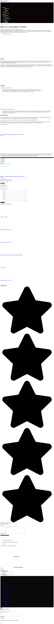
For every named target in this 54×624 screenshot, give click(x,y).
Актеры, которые (8, 18)
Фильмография (5, 22)
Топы (6, 9)
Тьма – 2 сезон (3, 267)
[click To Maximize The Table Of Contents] (1, 569)
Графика (4, 197)
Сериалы (4, 12)
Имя (1, 525)
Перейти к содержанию (4, 0)
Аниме (4, 596)
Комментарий (2, 533)
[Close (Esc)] (0, 622)
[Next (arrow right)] (1, 623)
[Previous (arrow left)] (0, 623)
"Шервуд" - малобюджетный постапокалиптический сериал (12, 176)
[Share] (1, 622)
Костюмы (4, 195)
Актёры (4, 192)
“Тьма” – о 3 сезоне (3, 216)
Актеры (4, 16)
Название (6, 10)
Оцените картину (3, 179)
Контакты (4, 587)
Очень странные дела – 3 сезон (6, 242)
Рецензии (6, 11)
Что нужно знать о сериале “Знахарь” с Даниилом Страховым (11, 254)
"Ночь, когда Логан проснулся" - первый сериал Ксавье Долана (11, 134)
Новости (4, 19)
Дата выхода (7, 8)
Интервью (6, 21)
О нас (4, 588)
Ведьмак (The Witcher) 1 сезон (5, 229)
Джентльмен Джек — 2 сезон (5, 280)
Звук (3, 199)
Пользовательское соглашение (8, 586)
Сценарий (4, 190)
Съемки (6, 20)
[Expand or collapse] (0, 571)
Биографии (7, 17)
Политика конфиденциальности (8, 585)
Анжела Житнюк (3, 285)
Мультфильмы (5, 597)
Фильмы (4, 7)
